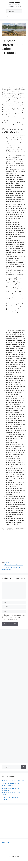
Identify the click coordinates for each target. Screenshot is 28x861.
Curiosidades (14, 3)
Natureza (7, 562)
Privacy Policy (6, 842)
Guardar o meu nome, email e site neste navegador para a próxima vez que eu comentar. (14, 617)
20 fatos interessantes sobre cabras (13, 781)
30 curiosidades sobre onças (13, 565)
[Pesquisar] (23, 767)
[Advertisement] (14, 71)
